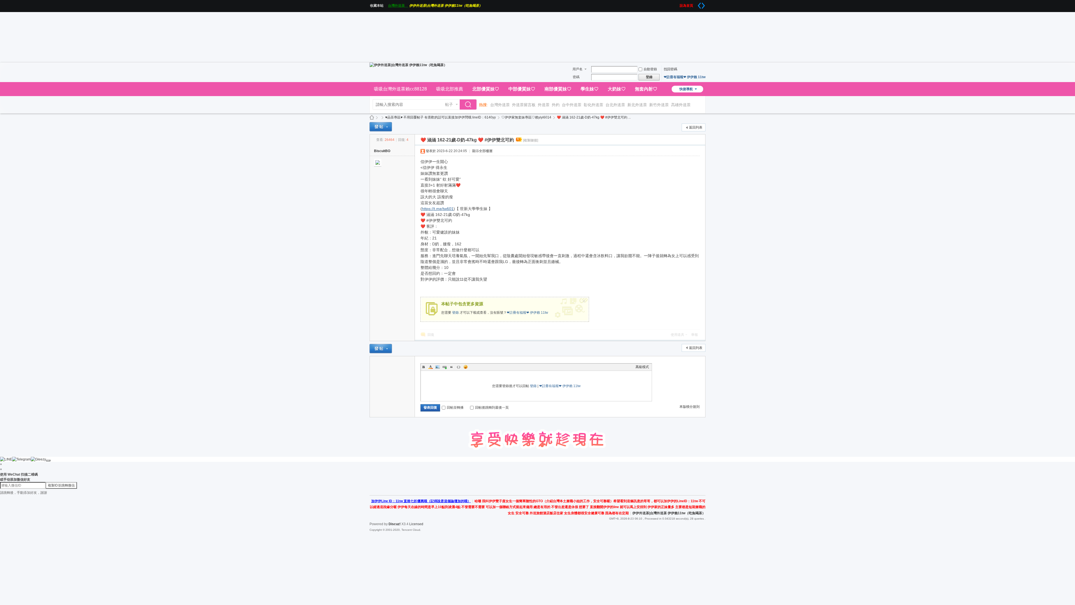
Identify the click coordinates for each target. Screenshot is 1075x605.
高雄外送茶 (681, 105)
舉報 (694, 335)
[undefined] (48, 460)
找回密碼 (670, 69)
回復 (430, 335)
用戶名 (577, 69)
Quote (451, 367)
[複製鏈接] (530, 140)
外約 (556, 105)
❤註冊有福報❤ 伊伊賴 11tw (684, 77)
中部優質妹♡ (521, 89)
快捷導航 (686, 89)
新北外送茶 (637, 105)
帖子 (449, 104)
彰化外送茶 (593, 105)
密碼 (576, 77)
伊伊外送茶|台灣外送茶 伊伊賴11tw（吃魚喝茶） (445, 6)
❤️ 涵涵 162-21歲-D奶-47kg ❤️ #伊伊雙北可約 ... (594, 117)
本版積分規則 (689, 407)
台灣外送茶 (398, 6)
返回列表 (695, 127)
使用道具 (677, 335)
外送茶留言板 (524, 105)
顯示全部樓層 (482, 151)
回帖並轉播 (455, 407)
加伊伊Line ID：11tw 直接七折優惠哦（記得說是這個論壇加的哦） (421, 501)
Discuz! (395, 524)
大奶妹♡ (617, 89)
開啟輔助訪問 (677, 3)
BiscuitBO (382, 151)
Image (437, 367)
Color (430, 367)
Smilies (465, 367)
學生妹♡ (590, 89)
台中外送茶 (571, 105)
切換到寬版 (701, 5)
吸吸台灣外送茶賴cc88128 (400, 89)
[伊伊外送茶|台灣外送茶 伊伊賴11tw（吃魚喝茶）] (408, 65)
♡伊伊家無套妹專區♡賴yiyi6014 (526, 117)
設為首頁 (688, 6)
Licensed (416, 524)
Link (444, 367)
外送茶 (544, 105)
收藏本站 (378, 6)
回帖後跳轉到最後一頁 (492, 407)
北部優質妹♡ (485, 89)
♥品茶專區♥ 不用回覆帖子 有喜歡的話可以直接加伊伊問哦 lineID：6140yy (440, 117)
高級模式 (642, 367)
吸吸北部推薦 (449, 89)
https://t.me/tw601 (438, 208)
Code (458, 367)
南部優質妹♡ (557, 89)
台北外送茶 (615, 105)
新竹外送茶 (659, 105)
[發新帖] (381, 126)
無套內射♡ (646, 89)
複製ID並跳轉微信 (61, 485)
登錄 (455, 313)
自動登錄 (650, 69)
